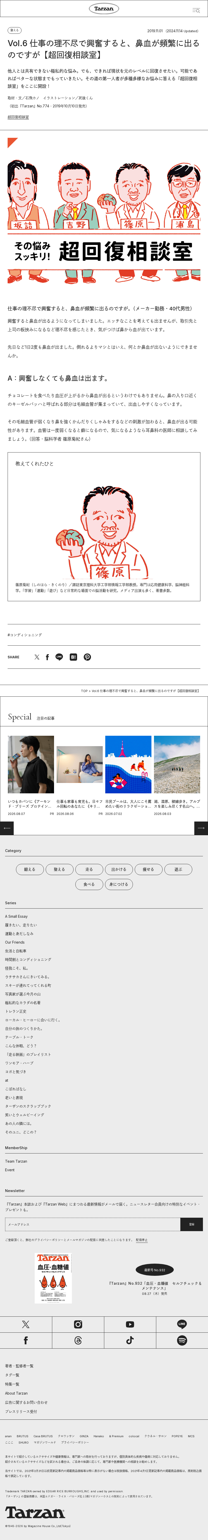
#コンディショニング (25, 635)
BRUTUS (22, 1436)
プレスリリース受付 (21, 1411)
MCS (191, 1436)
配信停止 (142, 1240)
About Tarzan (16, 1393)
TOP (84, 691)
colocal (134, 1436)
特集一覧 (12, 1384)
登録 (191, 1224)
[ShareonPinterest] (87, 657)
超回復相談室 (18, 117)
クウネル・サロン (155, 1436)
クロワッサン (66, 1436)
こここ (9, 1442)
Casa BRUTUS (43, 1436)
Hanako (99, 1436)
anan (8, 1436)
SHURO (24, 1442)
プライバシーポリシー (75, 1442)
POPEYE (177, 1436)
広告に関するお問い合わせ (26, 1402)
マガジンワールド (45, 1442)
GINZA (84, 1436)
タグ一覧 (12, 1375)
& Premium (116, 1436)
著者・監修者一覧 (19, 1366)
